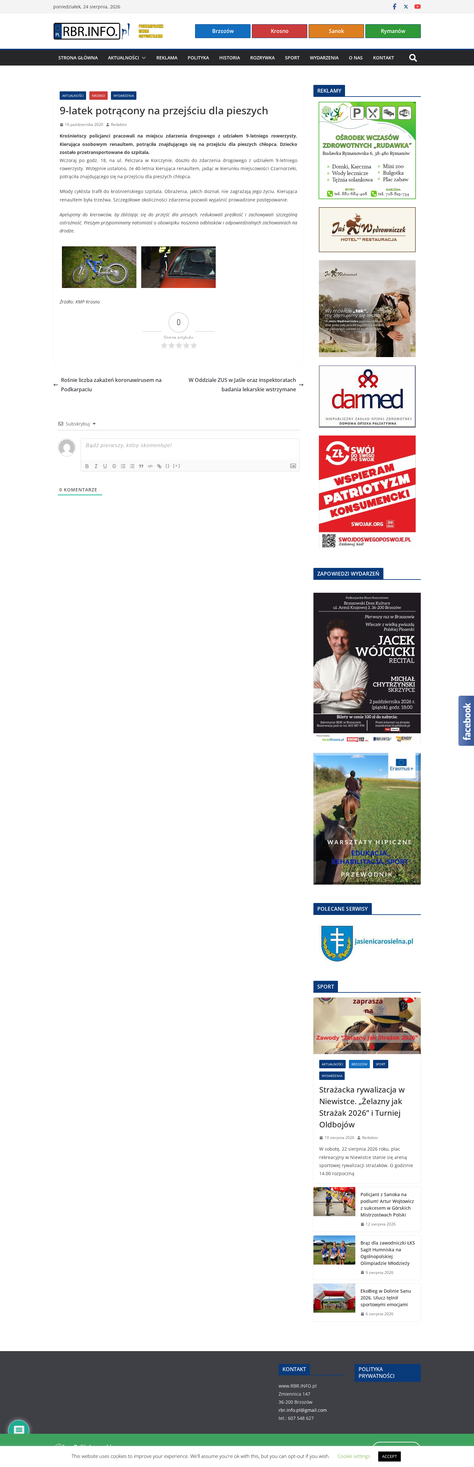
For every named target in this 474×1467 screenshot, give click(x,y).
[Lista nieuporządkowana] (132, 466)
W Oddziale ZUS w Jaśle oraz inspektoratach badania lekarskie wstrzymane (242, 384)
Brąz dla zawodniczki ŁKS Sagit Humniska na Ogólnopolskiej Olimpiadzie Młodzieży (387, 1253)
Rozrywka (262, 58)
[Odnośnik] (159, 466)
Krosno (280, 31)
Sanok (336, 31)
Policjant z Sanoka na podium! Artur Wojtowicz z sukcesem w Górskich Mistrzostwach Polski (387, 1204)
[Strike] (114, 466)
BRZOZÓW (359, 1064)
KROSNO (98, 95)
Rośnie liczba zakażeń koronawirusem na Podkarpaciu (111, 384)
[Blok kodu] (150, 466)
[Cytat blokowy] (141, 466)
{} (167, 465)
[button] (142, 57)
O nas (356, 58)
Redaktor (119, 124)
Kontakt (383, 58)
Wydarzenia (324, 58)
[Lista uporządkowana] (123, 466)
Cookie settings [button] (354, 1456)
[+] (176, 465)
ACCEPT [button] (389, 1456)
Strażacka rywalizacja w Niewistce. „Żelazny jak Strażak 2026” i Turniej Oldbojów (362, 1107)
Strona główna (78, 58)
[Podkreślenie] (105, 466)
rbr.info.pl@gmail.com (303, 1410)
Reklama (166, 58)
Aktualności (123, 58)
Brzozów (223, 31)
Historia (229, 58)
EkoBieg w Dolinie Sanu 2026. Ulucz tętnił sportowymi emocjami (385, 1298)
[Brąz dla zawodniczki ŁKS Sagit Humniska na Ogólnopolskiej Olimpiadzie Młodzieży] (334, 1258)
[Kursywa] (96, 466)
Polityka (198, 58)
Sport (292, 58)
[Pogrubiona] (87, 466)
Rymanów (393, 31)
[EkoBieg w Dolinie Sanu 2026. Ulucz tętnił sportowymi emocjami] (334, 1302)
